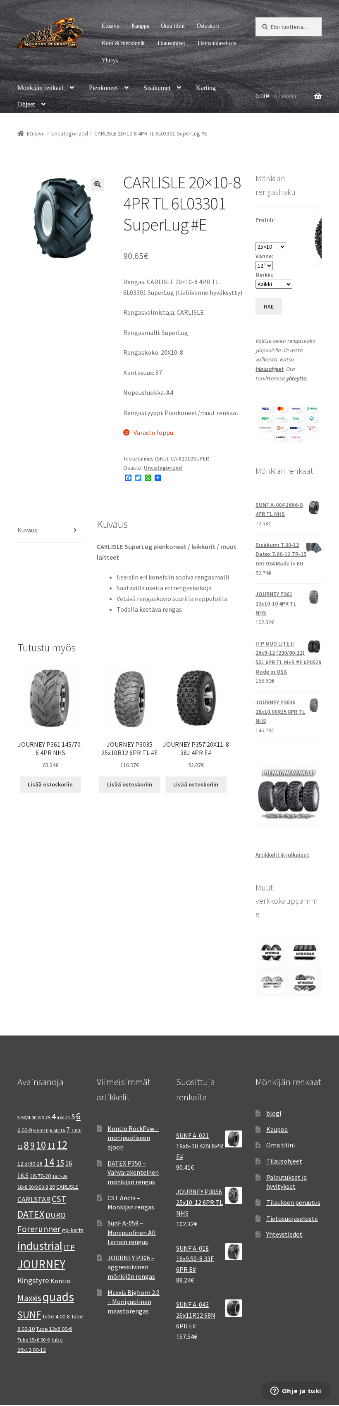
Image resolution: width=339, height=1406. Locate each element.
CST (59, 1198)
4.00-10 (63, 1118)
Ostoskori (208, 26)
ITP (69, 1247)
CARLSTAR (33, 1199)
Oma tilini (173, 26)
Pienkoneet (103, 87)
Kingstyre (33, 1280)
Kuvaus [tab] (27, 530)
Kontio (60, 1281)
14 (49, 1161)
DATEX (30, 1214)
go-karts (73, 1230)
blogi (273, 1113)
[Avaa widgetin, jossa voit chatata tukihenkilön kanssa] (296, 1391)
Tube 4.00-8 (56, 1316)
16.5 (23, 1176)
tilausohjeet (269, 369)
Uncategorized (69, 133)
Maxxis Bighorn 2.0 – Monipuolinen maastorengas (133, 1301)
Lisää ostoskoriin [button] (50, 784)
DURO (55, 1215)
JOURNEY (41, 1264)
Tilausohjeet (171, 43)
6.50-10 (40, 1130)
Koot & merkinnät (123, 43)
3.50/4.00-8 (29, 1117)
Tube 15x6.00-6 (33, 1340)
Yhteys (110, 60)
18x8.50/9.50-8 (32, 1187)
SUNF (29, 1314)
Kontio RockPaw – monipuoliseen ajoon (133, 1137)
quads (58, 1296)
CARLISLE (67, 1186)
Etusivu (110, 26)
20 (52, 1186)
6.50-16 (57, 1130)
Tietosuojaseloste (216, 43)
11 (51, 1145)
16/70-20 (40, 1176)
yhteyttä (296, 378)
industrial (39, 1246)
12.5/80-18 (30, 1163)
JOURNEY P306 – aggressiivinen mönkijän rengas (131, 1267)
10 (41, 1145)
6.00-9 (24, 1130)
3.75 (46, 1117)
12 (62, 1145)
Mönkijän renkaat (40, 87)
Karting (206, 87)
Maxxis (29, 1298)
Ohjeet (26, 104)
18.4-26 (59, 1176)
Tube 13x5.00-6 (54, 1328)
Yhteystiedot (284, 1234)
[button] (97, 184)
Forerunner (39, 1229)
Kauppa (140, 26)
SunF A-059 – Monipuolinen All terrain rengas (131, 1232)
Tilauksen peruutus (293, 1202)
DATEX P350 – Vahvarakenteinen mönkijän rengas (133, 1172)
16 (68, 1163)
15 (60, 1162)
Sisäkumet (156, 87)
